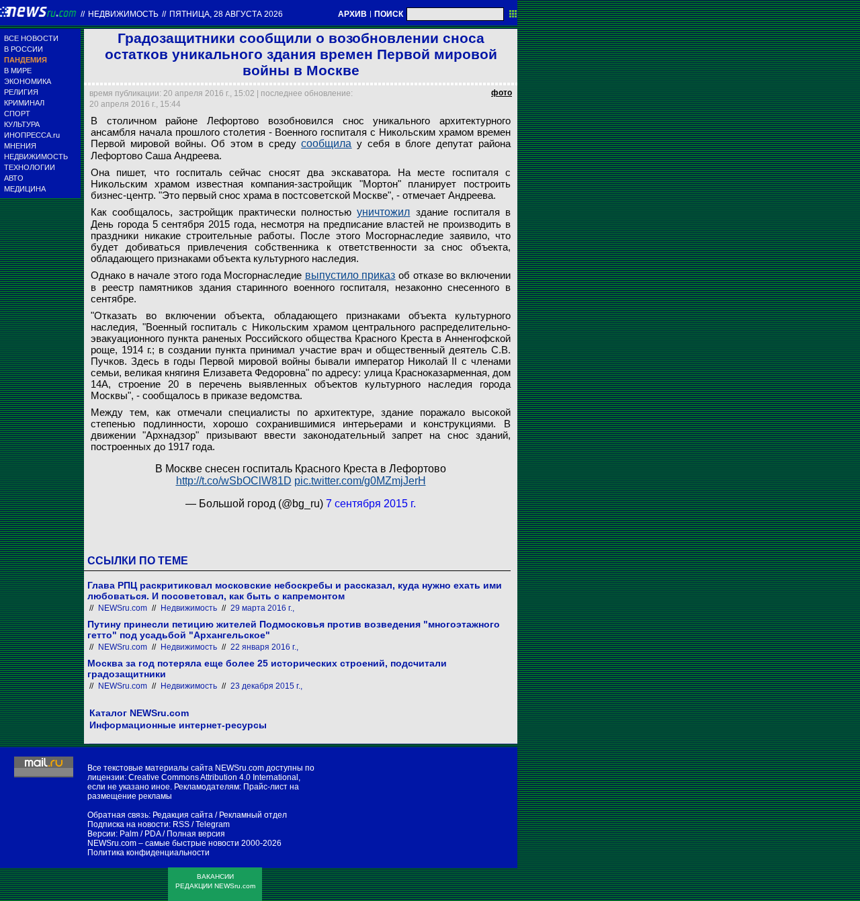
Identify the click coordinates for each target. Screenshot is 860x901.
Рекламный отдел (253, 815)
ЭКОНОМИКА (27, 81)
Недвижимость (123, 14)
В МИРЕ (18, 71)
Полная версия (196, 834)
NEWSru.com (122, 608)
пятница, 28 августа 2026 (226, 14)
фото (501, 92)
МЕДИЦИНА (25, 189)
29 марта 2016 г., (262, 608)
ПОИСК (388, 14)
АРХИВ (352, 14)
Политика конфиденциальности (148, 852)
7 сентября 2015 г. (371, 503)
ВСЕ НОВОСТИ (31, 38)
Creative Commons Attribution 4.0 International (213, 777)
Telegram (213, 824)
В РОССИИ (23, 49)
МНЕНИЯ (20, 146)
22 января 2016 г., (264, 647)
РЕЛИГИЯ (21, 92)
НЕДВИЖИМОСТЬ (36, 157)
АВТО (14, 178)
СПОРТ (17, 114)
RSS (181, 824)
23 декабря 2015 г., (266, 686)
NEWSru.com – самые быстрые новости (163, 843)
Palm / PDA (140, 834)
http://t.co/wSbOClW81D (234, 480)
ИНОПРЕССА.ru (32, 135)
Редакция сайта (183, 815)
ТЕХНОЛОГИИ (29, 167)
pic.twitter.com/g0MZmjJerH (360, 480)
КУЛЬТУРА (22, 124)
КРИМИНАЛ (24, 103)
